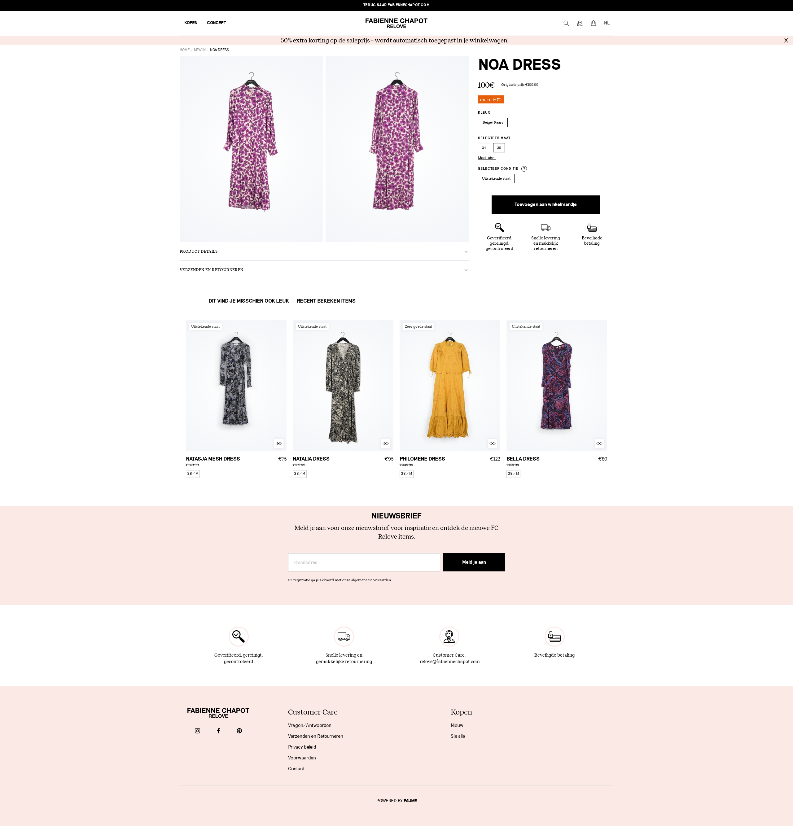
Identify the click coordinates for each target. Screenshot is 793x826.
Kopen (191, 23)
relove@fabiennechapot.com (450, 661)
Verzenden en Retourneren (315, 736)
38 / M (193, 473)
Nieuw (457, 725)
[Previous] (190, 385)
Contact (296, 768)
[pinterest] (239, 731)
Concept (216, 23)
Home (185, 50)
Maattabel (487, 157)
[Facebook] (218, 731)
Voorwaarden (302, 758)
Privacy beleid (302, 747)
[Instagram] (197, 731)
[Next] (282, 385)
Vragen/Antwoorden (309, 725)
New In (200, 50)
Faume (410, 801)
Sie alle (458, 736)
